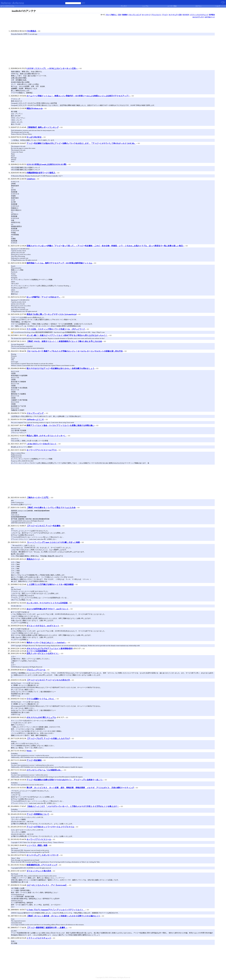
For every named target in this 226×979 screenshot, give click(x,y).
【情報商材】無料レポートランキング (43, 127)
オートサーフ (146, 15)
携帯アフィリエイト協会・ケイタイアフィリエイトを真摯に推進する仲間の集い (60, 425)
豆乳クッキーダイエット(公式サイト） (43, 653)
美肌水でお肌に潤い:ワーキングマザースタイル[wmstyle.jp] (52, 314)
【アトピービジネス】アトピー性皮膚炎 (44, 526)
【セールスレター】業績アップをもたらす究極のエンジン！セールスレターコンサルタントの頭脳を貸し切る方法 (75, 351)
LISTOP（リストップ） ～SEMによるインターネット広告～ (52, 68)
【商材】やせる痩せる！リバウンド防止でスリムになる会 (51, 507)
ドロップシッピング (134, 15)
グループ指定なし (111, 15)
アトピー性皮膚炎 (34, 760)
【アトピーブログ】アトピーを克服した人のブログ (48, 738)
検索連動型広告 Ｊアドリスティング (42, 865)
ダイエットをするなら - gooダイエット (43, 626)
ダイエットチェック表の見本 (39, 871)
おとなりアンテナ (198, 17)
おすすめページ (210, 17)
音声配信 (212, 15)
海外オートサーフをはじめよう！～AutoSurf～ (46, 642)
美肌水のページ (33, 559)
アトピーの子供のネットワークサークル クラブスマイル (50, 827)
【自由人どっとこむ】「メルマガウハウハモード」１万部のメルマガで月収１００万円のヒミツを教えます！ (73, 806)
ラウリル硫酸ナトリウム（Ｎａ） (41, 699)
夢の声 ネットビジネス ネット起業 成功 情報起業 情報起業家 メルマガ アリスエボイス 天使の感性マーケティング (80, 788)
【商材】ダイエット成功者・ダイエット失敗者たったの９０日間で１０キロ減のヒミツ (63, 916)
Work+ (29, 751)
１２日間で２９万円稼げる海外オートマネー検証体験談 (50, 584)
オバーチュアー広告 (175, 15)
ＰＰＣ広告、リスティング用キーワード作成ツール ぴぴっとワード (56, 329)
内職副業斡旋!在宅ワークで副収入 (41, 173)
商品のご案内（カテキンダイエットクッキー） (46, 436)
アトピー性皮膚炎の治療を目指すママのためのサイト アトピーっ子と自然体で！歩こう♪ (65, 780)
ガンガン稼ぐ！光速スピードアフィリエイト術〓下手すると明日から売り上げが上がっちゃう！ (67, 335)
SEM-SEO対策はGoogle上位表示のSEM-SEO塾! (47, 164)
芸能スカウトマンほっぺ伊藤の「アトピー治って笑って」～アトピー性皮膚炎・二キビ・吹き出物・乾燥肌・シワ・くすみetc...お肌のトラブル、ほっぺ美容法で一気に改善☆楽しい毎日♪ (105, 246)
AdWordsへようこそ (35, 419)
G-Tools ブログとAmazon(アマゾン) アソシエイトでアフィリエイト (56, 910)
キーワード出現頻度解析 (37, 651)
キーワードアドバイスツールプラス (42, 450)
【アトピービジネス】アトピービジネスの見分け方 (48, 680)
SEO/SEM (186, 15)
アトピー (165, 15)
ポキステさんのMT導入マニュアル (41, 717)
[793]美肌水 (31, 31)
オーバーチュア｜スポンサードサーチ (43, 855)
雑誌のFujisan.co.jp (35, 108)
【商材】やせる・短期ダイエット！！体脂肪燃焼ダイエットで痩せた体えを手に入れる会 (64, 341)
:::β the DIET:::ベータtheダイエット (42, 444)
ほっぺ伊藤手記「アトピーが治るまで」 (44, 297)
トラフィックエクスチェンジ (199, 15)
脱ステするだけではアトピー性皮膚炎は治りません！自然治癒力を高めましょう (60, 368)
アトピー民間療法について (38, 814)
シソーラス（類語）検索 (37, 845)
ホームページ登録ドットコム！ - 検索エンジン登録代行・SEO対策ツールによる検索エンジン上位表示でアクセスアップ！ (78, 96)
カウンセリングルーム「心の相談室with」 (44, 770)
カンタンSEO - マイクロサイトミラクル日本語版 (47, 603)
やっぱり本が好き (34, 137)
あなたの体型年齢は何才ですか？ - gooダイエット (48, 609)
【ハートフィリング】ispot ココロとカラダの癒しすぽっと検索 (53, 542)
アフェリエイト (156, 15)
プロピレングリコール (36, 670)
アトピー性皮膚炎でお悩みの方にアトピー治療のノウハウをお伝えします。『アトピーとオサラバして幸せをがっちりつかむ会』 (81, 143)
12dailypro (31, 179)
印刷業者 (124, 15)
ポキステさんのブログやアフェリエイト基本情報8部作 (50, 648)
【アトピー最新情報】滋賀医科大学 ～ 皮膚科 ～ (47, 928)
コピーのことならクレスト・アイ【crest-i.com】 (47, 885)
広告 (119, 15)
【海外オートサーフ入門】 (38, 497)
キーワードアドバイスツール (39, 839)
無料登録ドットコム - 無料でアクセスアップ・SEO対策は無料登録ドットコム (59, 263)
